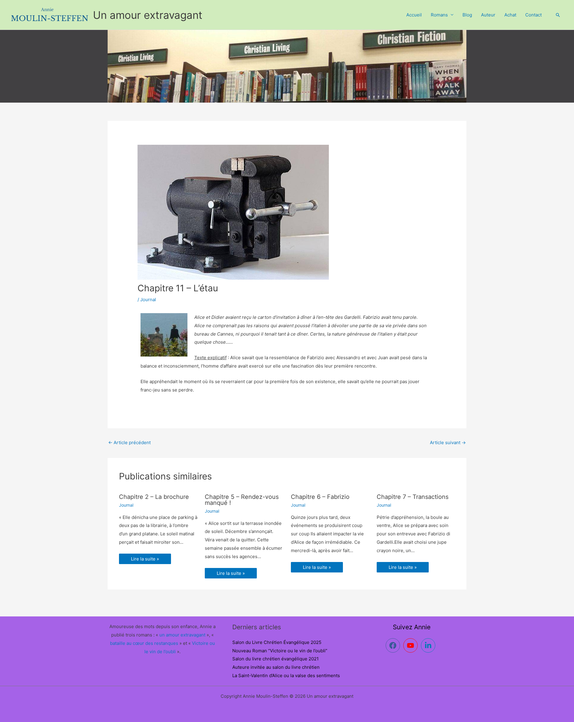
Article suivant (448, 442)
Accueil (414, 15)
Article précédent (129, 442)
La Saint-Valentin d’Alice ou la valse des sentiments (286, 675)
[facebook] (394, 645)
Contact (533, 15)
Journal (148, 299)
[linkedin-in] (429, 645)
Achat (510, 15)
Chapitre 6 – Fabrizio (320, 496)
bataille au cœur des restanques (144, 643)
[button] (558, 15)
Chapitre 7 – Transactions (412, 496)
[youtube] (411, 645)
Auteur (488, 15)
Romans (439, 15)
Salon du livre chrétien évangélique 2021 (275, 659)
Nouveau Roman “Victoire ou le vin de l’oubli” (279, 651)
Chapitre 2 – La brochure (154, 496)
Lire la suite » (145, 559)
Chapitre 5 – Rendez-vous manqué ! (242, 499)
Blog (467, 15)
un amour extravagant (182, 635)
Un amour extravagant (147, 15)
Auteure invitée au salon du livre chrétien (276, 667)
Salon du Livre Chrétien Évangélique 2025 (276, 642)
